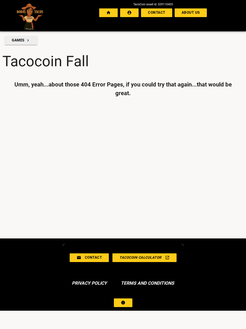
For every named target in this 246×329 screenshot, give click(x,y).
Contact (156, 13)
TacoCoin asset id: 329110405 (153, 4)
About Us (191, 13)
